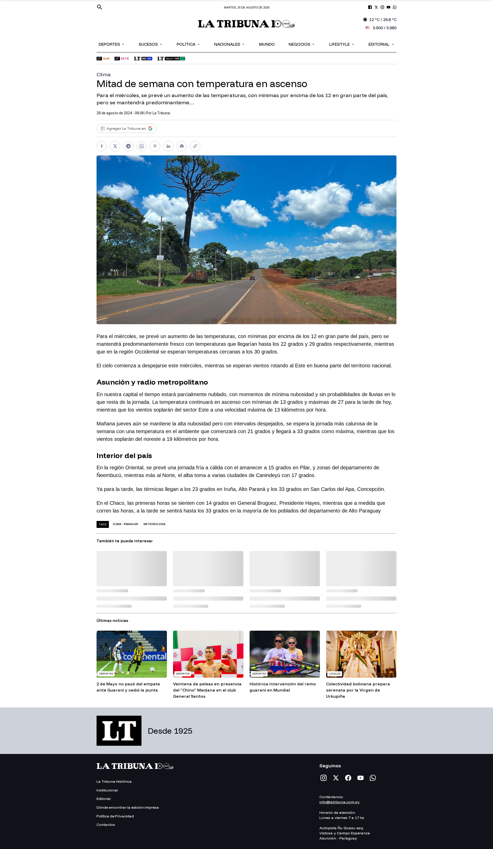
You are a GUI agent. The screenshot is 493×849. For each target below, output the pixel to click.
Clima (104, 74)
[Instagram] (323, 778)
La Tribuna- (162, 113)
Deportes (112, 44)
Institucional (107, 790)
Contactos (106, 824)
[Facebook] (348, 778)
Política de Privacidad (115, 816)
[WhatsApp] (373, 778)
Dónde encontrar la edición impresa (128, 807)
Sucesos (151, 44)
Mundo (267, 44)
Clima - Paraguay (125, 524)
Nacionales (229, 44)
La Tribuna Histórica (114, 781)
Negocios (302, 44)
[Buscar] (100, 7)
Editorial (381, 44)
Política (188, 44)
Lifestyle (342, 44)
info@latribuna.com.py (339, 802)
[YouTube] (360, 778)
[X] (336, 778)
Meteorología (154, 524)
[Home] (246, 24)
